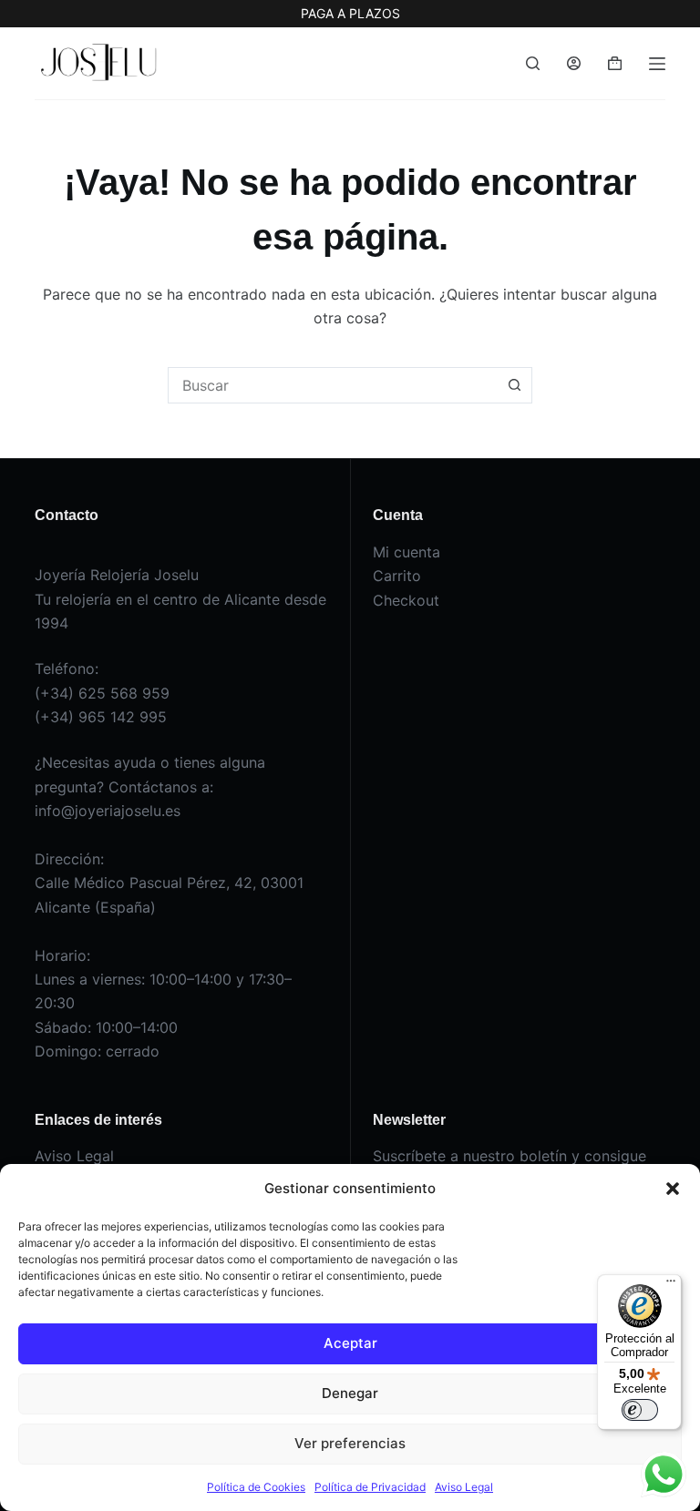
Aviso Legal (464, 1487)
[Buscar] (533, 63)
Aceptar (350, 1343)
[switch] (640, 1410)
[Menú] (657, 64)
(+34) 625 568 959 (102, 693)
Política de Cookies (256, 1487)
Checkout (406, 600)
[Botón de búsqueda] (514, 385)
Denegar (350, 1393)
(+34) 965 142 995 (101, 717)
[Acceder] (574, 63)
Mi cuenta (406, 552)
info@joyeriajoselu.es (107, 810)
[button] (673, 1188)
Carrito (397, 576)
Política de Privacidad (370, 1487)
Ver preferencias (350, 1443)
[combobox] (333, 385)
